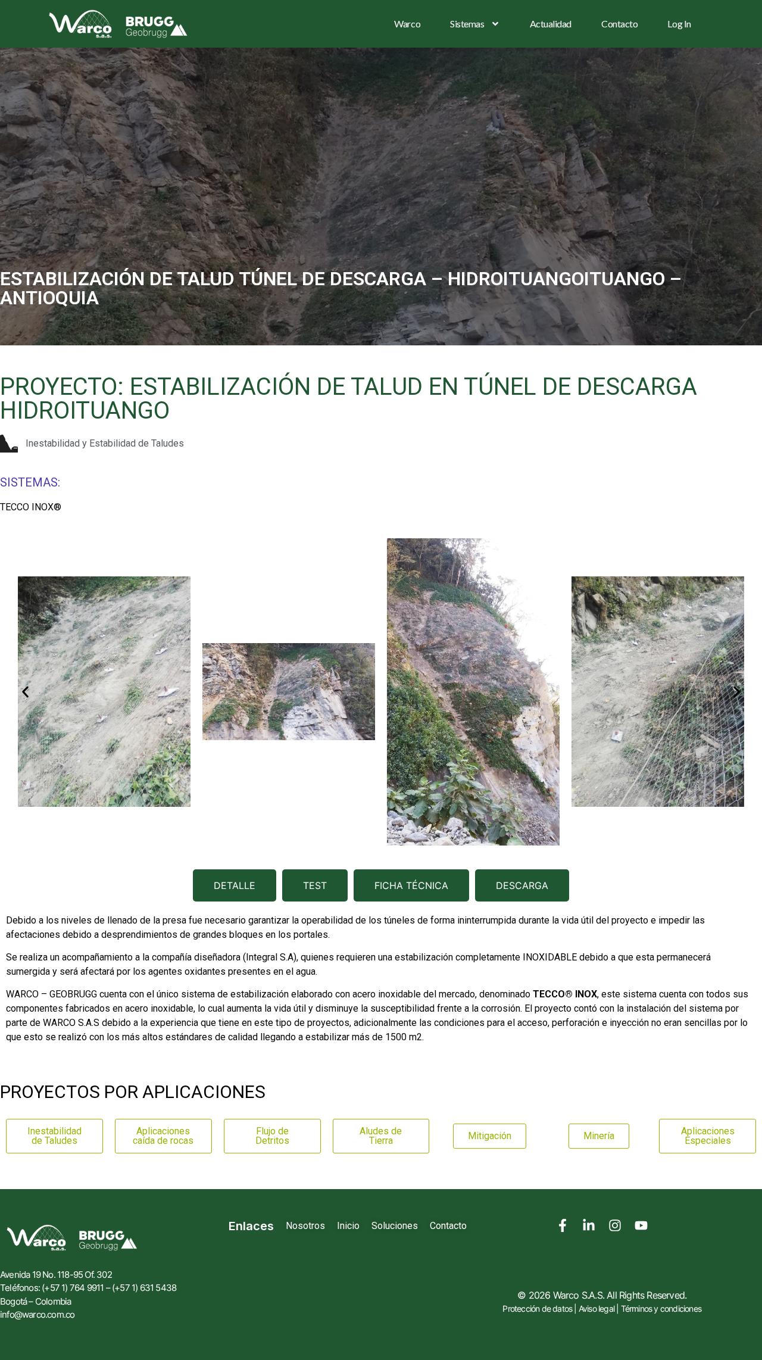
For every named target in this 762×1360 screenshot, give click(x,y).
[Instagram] (615, 1225)
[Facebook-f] (562, 1225)
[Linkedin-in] (588, 1225)
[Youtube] (641, 1225)
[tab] (234, 885)
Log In (679, 23)
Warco (407, 23)
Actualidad (551, 23)
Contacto (619, 23)
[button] (25, 691)
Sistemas (467, 23)
